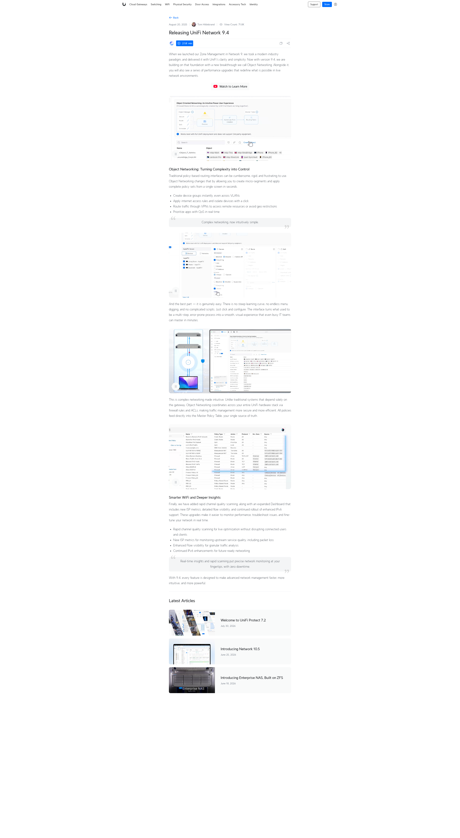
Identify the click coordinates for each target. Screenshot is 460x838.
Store (327, 4)
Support (314, 4)
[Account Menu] (335, 4)
